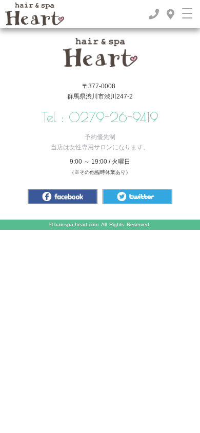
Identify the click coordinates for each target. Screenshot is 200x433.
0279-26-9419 (113, 117)
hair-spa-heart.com (76, 224)
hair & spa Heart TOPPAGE (100, 52)
